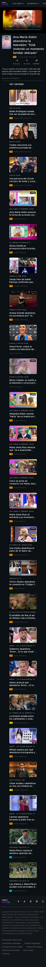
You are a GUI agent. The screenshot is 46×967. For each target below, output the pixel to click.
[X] (43, 901)
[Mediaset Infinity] (5, 3)
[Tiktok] (24, 901)
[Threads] (31, 901)
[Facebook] (18, 901)
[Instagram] (37, 901)
